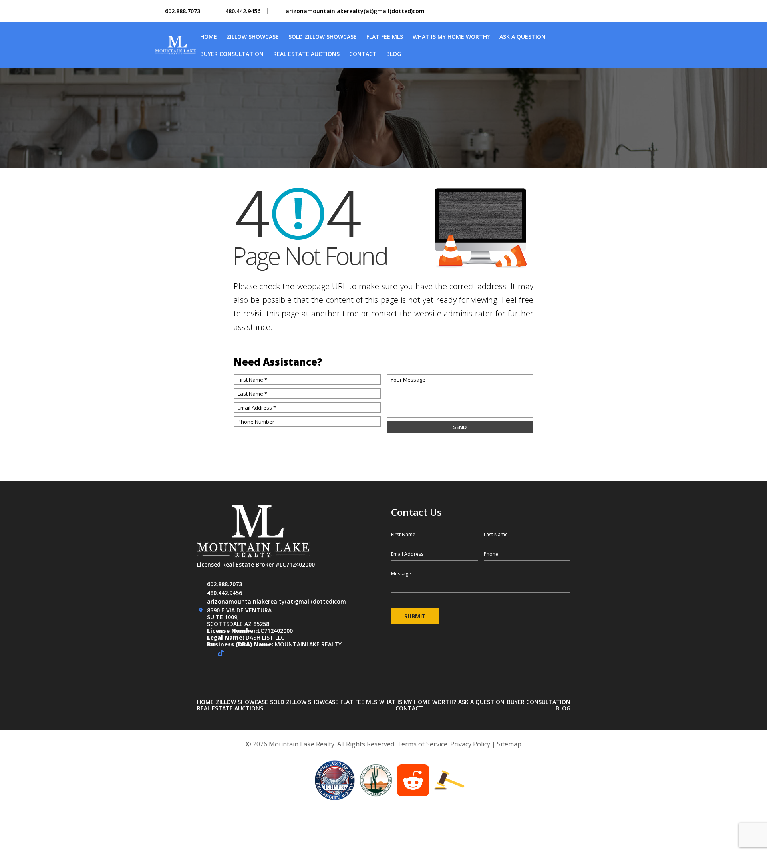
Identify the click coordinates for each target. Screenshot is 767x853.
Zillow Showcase (253, 36)
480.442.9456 (242, 11)
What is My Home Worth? (451, 36)
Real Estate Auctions (306, 54)
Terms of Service (422, 744)
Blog (393, 54)
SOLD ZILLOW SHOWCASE (322, 36)
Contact (363, 54)
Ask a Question (522, 36)
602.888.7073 (182, 11)
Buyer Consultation (232, 54)
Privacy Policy (470, 744)
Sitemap (509, 744)
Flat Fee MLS (384, 36)
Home (208, 36)
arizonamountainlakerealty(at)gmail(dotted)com (355, 11)
